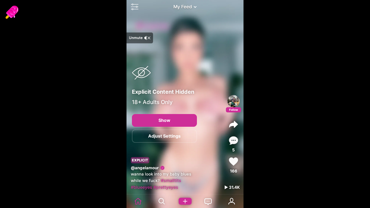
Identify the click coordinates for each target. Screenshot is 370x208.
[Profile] (234, 101)
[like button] (233, 161)
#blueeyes (141, 187)
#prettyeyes (165, 187)
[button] (133, 6)
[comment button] (233, 140)
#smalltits (171, 180)
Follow (233, 109)
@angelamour (145, 167)
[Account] (232, 201)
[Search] (161, 201)
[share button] (233, 124)
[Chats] (208, 201)
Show (164, 120)
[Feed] (138, 201)
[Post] (185, 201)
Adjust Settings (164, 136)
